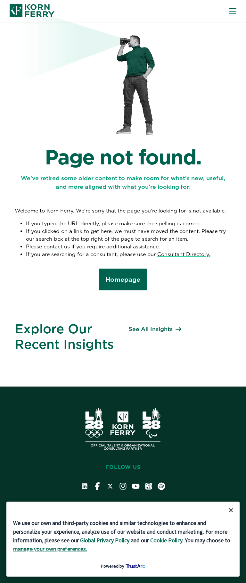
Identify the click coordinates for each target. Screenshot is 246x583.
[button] (232, 11)
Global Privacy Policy (104, 540)
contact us (57, 247)
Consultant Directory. (183, 254)
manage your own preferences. (50, 549)
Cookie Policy (166, 540)
